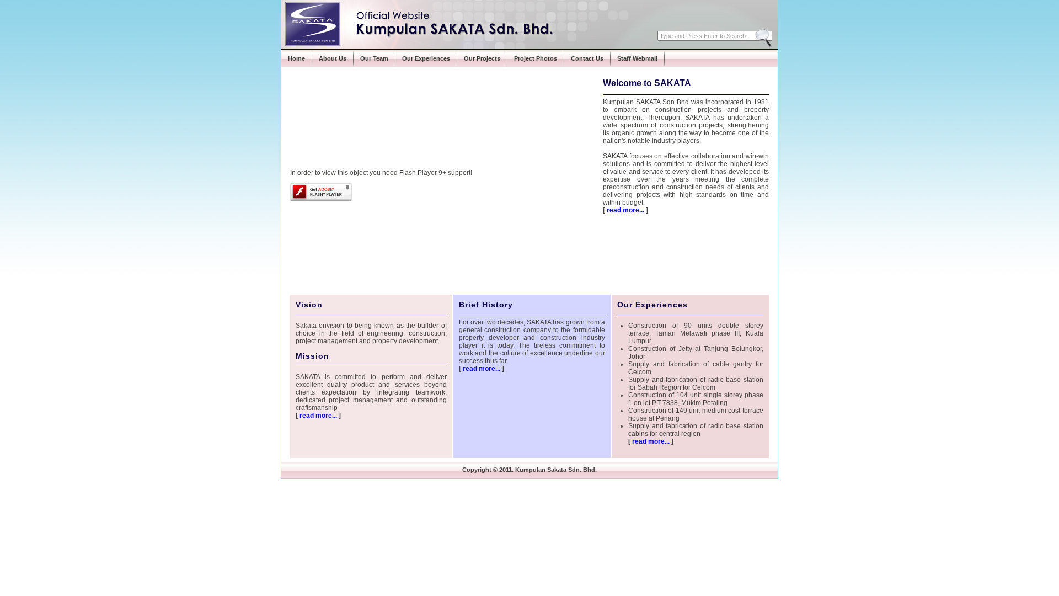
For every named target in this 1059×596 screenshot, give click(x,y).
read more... (625, 210)
